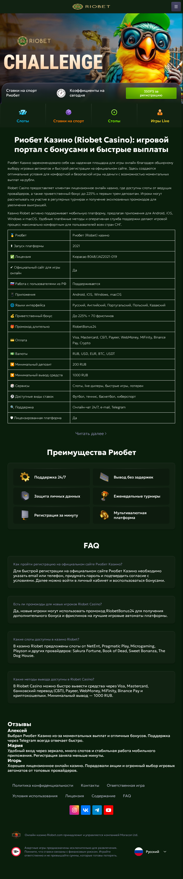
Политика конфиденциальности (42, 785)
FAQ (127, 795)
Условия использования (35, 795)
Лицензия (74, 795)
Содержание (103, 795)
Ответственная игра (126, 785)
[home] (91, 7)
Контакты (90, 785)
